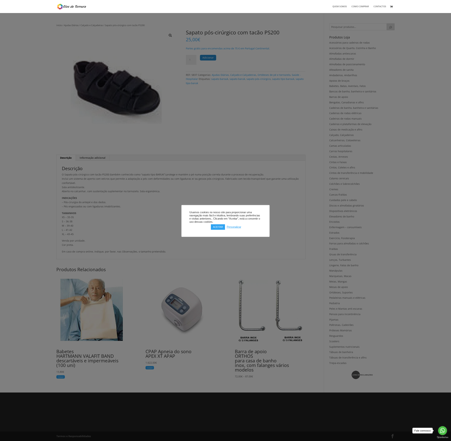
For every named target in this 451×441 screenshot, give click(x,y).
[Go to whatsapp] (442, 430)
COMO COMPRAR (360, 6)
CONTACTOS (379, 6)
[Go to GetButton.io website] (442, 437)
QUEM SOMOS (339, 6)
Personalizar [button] (234, 227)
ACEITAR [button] (218, 227)
